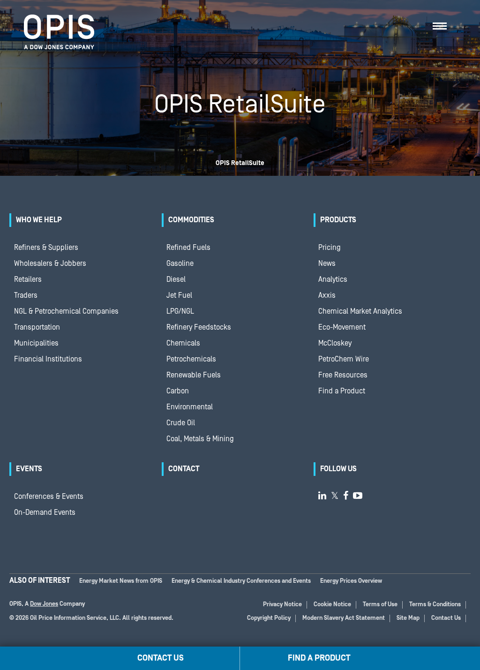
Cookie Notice (332, 604)
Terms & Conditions (435, 604)
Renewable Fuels (193, 375)
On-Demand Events (44, 512)
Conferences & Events (48, 496)
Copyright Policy (269, 618)
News (327, 263)
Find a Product (341, 391)
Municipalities (36, 343)
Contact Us (446, 618)
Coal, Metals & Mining (200, 439)
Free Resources (343, 375)
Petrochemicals (191, 359)
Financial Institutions (48, 359)
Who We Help (39, 220)
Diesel (176, 279)
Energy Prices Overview (351, 581)
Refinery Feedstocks (198, 327)
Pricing (329, 247)
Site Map (408, 618)
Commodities (191, 220)
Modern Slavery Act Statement (343, 618)
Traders (26, 295)
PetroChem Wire (343, 359)
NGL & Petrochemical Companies (66, 311)
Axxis (327, 295)
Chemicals (183, 343)
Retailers (28, 279)
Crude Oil (180, 423)
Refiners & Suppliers (46, 247)
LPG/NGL (180, 311)
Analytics (332, 279)
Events (29, 469)
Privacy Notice (282, 604)
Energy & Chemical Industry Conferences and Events (241, 581)
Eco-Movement (342, 327)
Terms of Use (380, 604)
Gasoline (180, 263)
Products (338, 220)
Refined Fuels (188, 247)
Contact (183, 469)
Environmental (189, 407)
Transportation (37, 327)
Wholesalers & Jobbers (50, 263)
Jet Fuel (179, 295)
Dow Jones (44, 604)
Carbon (177, 391)
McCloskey (335, 343)
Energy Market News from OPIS (120, 581)
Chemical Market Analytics (360, 311)
